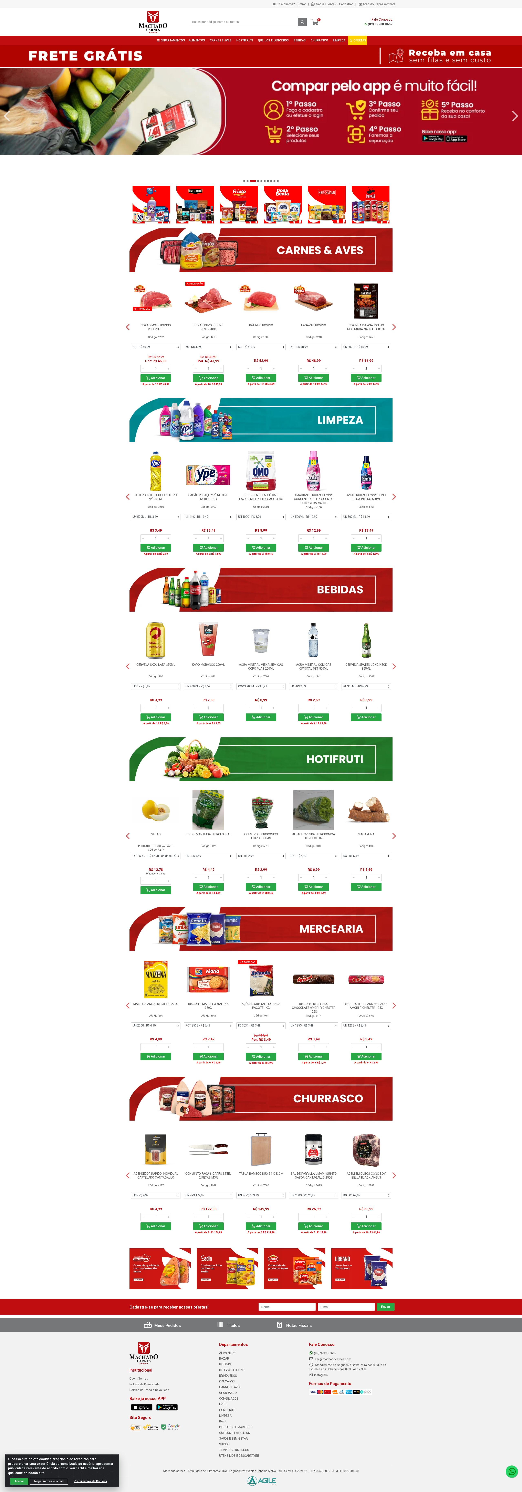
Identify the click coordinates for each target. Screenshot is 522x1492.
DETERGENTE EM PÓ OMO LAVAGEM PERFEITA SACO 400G (261, 497)
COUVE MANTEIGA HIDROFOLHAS (208, 834)
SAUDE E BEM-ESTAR (233, 1438)
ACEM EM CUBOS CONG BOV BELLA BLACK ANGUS (366, 1175)
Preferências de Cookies (90, 1481)
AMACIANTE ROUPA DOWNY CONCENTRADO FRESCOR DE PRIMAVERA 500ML (313, 499)
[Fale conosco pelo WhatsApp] (512, 1471)
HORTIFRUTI (227, 1410)
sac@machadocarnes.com (332, 1359)
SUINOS (224, 1444)
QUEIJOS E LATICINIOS (234, 1433)
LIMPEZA (225, 1416)
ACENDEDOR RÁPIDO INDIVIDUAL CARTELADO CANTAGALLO (156, 1175)
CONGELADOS (228, 1398)
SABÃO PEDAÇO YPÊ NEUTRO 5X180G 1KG (208, 497)
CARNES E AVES (230, 1387)
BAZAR (224, 1358)
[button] (244, 181)
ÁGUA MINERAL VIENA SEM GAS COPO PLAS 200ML (261, 666)
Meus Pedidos (167, 1325)
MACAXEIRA (366, 834)
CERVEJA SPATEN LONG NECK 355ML (366, 666)
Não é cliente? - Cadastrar (334, 4)
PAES (222, 1421)
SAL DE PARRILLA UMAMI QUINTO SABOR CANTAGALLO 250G (314, 1175)
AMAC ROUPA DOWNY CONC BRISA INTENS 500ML (366, 497)
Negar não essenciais (49, 1481)
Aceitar (19, 1481)
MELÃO (156, 834)
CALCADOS (227, 1381)
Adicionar (157, 378)
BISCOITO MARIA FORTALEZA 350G (208, 1006)
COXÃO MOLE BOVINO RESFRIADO (156, 327)
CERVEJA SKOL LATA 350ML (155, 665)
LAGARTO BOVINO (313, 325)
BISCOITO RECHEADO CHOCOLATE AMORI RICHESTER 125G (313, 1007)
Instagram (321, 1375)
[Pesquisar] (302, 22)
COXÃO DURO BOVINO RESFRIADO (208, 327)
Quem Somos (138, 1378)
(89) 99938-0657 (380, 24)
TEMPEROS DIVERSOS (234, 1450)
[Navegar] (7, 116)
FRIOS (223, 1404)
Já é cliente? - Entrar (291, 4)
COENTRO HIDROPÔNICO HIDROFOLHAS (261, 836)
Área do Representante (379, 4)
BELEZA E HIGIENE (231, 1370)
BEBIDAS (225, 1364)
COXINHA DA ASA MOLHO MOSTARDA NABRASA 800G (366, 327)
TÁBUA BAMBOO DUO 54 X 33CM (261, 1173)
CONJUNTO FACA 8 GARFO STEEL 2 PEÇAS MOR (208, 1175)
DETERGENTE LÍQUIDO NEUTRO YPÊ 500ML (156, 497)
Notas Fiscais (298, 1325)
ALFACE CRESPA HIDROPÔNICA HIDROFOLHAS (313, 836)
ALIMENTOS (227, 1353)
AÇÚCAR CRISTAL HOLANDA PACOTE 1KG (261, 1006)
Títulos (233, 1325)
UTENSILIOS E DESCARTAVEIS (239, 1456)
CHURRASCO (228, 1393)
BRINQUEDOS (228, 1376)
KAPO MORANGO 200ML (208, 665)
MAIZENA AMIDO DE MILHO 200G (155, 1004)
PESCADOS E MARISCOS (235, 1427)
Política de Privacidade (144, 1384)
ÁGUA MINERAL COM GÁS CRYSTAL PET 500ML (313, 666)
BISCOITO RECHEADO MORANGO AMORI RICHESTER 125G (366, 1006)
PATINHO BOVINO (261, 325)
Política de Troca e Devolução (149, 1390)
